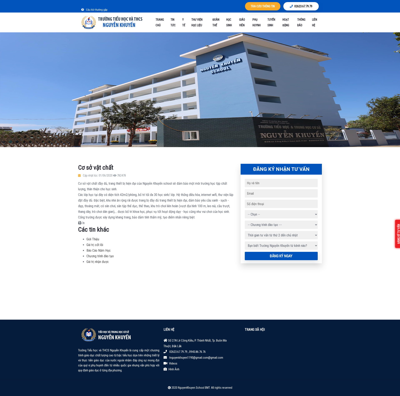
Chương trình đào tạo (100, 256)
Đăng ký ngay (281, 256)
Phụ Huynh (256, 22)
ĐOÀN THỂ (215, 22)
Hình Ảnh (174, 369)
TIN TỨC (173, 22)
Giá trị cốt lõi (94, 245)
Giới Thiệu (92, 239)
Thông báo (301, 22)
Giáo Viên (242, 22)
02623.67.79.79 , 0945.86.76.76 (187, 352)
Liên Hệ (314, 22)
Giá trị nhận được (97, 262)
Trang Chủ (160, 22)
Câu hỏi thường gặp (96, 9)
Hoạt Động (285, 22)
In (83, 223)
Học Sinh (229, 22)
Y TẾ (183, 22)
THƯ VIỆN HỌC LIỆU (196, 22)
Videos (173, 363)
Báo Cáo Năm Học (98, 250)
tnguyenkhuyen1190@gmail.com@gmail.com (196, 357)
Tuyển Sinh (271, 22)
